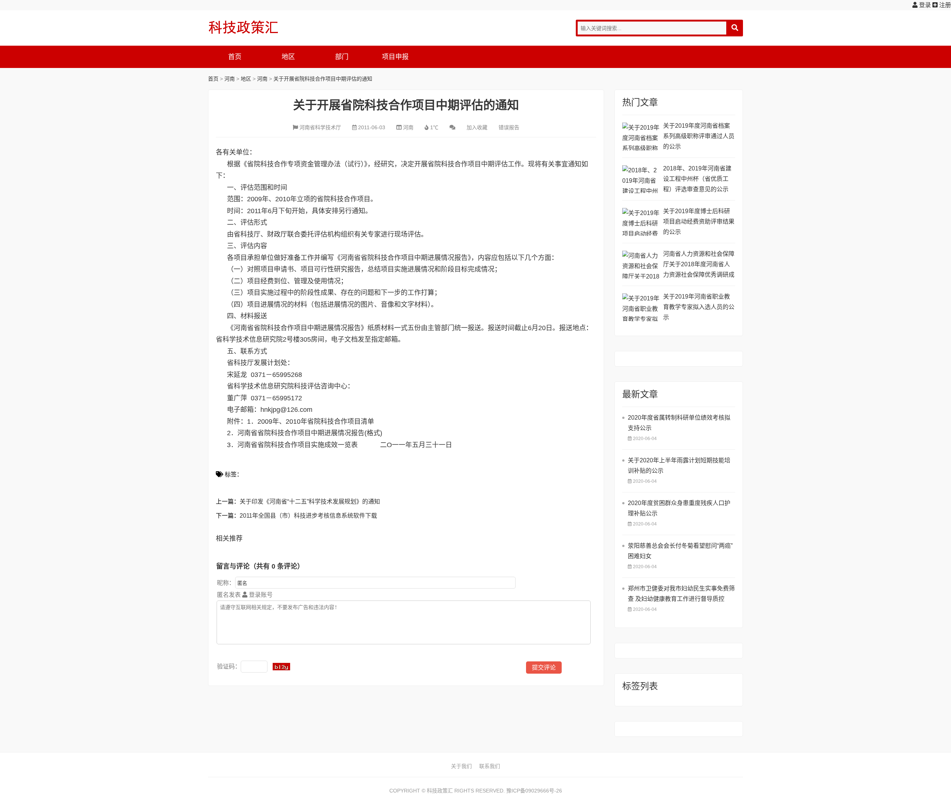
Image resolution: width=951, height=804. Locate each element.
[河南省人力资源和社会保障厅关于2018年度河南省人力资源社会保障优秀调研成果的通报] (640, 265)
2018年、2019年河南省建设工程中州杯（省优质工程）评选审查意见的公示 (697, 178)
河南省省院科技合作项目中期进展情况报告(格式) (309, 433)
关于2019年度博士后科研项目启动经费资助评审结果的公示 (698, 221)
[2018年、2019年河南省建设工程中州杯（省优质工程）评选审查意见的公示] (640, 179)
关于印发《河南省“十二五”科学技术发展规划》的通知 (310, 501)
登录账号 (260, 595)
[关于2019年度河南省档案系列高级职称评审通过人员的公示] (640, 136)
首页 (234, 57)
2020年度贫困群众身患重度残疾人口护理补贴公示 (679, 508)
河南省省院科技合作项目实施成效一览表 (297, 445)
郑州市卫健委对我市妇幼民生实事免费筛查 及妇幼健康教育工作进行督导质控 (681, 593)
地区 (288, 57)
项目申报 (395, 57)
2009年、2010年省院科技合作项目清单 (315, 421)
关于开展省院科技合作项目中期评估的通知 (322, 79)
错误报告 (509, 127)
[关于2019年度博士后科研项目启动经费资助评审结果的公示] (640, 222)
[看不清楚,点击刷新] (281, 666)
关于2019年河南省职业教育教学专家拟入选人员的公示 (698, 306)
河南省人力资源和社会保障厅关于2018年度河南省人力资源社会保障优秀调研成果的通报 (698, 265)
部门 (341, 57)
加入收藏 (477, 127)
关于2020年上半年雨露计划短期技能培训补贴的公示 (679, 465)
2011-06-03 (371, 127)
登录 (924, 5)
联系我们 (489, 766)
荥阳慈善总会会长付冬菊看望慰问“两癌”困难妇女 (680, 551)
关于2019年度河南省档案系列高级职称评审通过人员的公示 (698, 136)
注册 (944, 5)
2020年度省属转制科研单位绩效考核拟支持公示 (679, 422)
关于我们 (461, 766)
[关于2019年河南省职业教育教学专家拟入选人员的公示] (640, 307)
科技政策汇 (243, 27)
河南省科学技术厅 (320, 127)
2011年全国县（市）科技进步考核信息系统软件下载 (308, 515)
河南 (229, 79)
